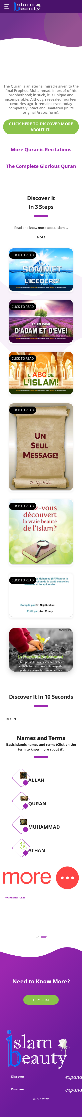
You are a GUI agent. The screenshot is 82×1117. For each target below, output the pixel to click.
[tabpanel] (41, 650)
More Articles (15, 897)
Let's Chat (41, 1000)
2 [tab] (43, 938)
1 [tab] (38, 938)
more (41, 237)
